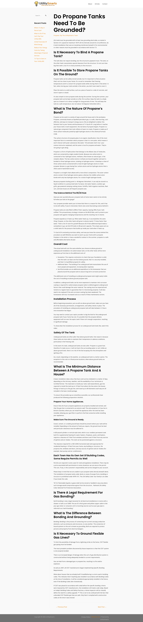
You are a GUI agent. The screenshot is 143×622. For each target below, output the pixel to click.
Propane (56, 35)
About (90, 4)
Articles (97, 4)
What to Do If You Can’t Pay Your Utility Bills (40, 36)
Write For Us (96, 617)
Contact (104, 4)
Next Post (102, 607)
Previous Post (61, 607)
